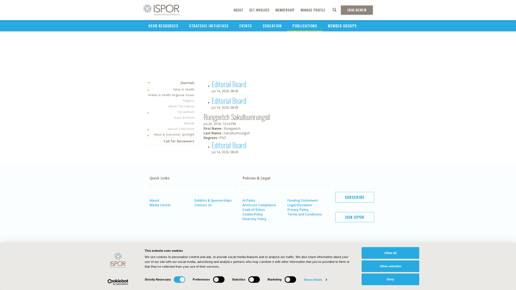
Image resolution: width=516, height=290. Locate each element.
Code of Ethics (253, 209)
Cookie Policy (252, 214)
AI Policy (248, 200)
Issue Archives (184, 117)
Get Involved (259, 10)
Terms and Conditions (304, 214)
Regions (189, 101)
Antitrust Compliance (259, 205)
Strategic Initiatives (209, 25)
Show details (313, 279)
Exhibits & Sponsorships (213, 200)
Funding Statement (302, 200)
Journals (188, 83)
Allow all (390, 253)
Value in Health (184, 89)
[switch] (219, 279)
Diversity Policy (254, 219)
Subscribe (355, 197)
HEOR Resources (163, 25)
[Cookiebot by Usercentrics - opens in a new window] (118, 282)
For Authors (186, 112)
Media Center (160, 205)
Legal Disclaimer (299, 205)
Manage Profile (313, 10)
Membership (285, 10)
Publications (304, 25)
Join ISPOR (354, 217)
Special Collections (181, 129)
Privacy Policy (298, 209)
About (238, 10)
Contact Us (203, 205)
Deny (390, 279)
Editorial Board (229, 84)
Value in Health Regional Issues (172, 95)
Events (245, 25)
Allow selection (390, 266)
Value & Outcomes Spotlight (174, 134)
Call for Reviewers (179, 141)
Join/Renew (356, 10)
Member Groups (342, 25)
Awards (189, 123)
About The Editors (182, 106)
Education (272, 25)
